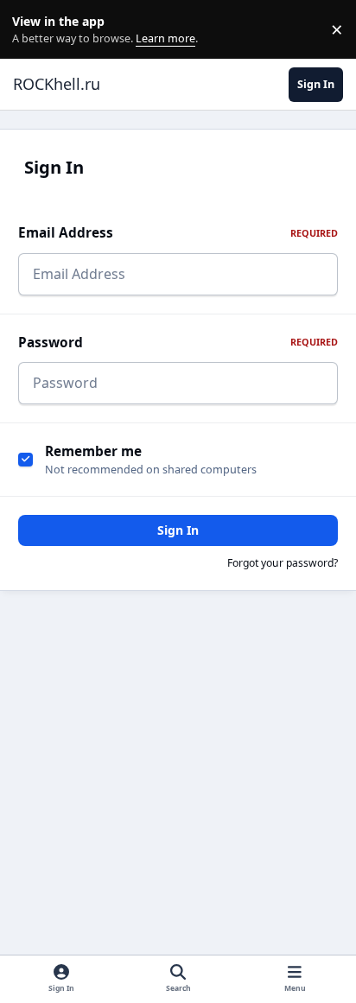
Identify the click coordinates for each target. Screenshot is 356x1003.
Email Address (178, 233)
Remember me (93, 451)
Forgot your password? (282, 562)
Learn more (33, 30)
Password (178, 342)
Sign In (178, 530)
